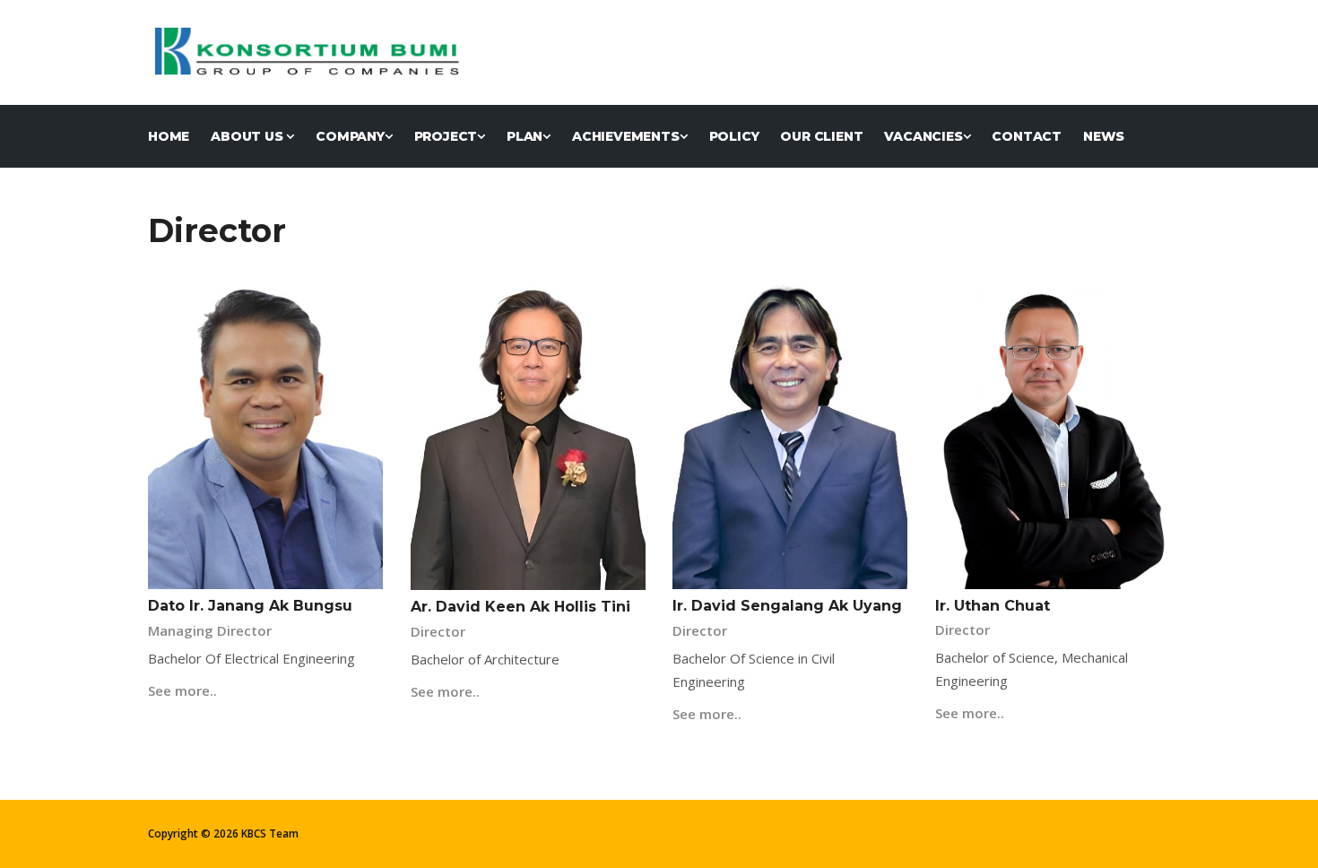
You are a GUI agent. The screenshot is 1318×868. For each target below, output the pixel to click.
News (1103, 136)
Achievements (626, 136)
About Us (248, 136)
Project (446, 136)
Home (168, 136)
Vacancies (923, 136)
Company (350, 136)
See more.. (182, 690)
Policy (734, 136)
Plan (524, 136)
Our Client (821, 136)
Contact (1027, 136)
